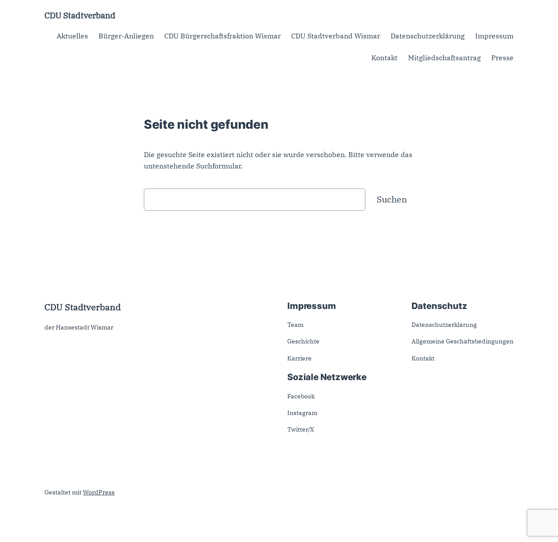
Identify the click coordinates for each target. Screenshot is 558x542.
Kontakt (384, 57)
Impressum (494, 35)
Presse (502, 57)
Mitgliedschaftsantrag (444, 57)
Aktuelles (72, 35)
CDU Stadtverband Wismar (335, 35)
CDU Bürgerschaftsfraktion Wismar (222, 35)
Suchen (392, 199)
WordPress (99, 492)
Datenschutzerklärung (428, 35)
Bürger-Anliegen (126, 35)
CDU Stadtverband (80, 15)
